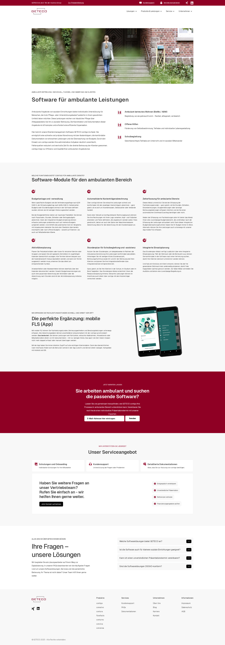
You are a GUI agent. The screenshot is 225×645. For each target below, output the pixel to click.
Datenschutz (187, 607)
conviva (99, 624)
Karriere (156, 611)
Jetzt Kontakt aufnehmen (51, 504)
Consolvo (100, 607)
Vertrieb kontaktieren (172, 3)
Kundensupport (148, 3)
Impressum (186, 603)
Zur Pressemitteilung (76, 3)
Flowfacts (100, 615)
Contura (99, 611)
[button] (131, 11)
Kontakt (156, 615)
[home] (39, 11)
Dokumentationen (128, 611)
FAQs (123, 607)
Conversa (100, 628)
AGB (183, 611)
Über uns (157, 603)
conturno (100, 619)
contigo (99, 603)
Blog (155, 607)
